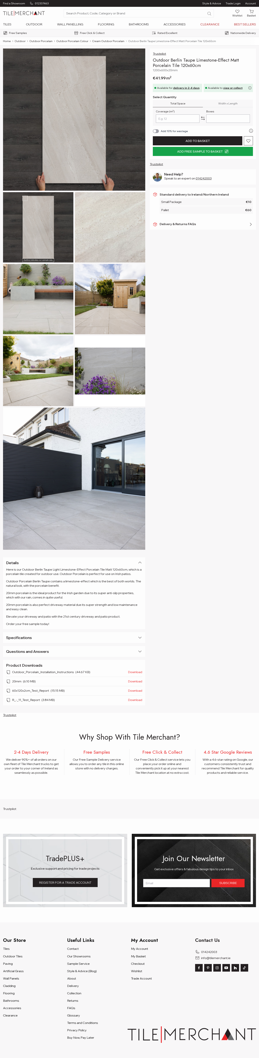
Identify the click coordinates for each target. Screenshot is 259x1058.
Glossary (73, 1015)
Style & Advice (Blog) (82, 971)
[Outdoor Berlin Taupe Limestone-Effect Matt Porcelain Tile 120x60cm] (74, 120)
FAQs (71, 1008)
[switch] (156, 131)
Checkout (138, 964)
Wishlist (136, 971)
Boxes (210, 111)
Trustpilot (159, 54)
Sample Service (78, 964)
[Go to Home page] (24, 13)
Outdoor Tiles (13, 956)
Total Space (177, 103)
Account (250, 3)
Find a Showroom (14, 3)
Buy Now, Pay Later (80, 1037)
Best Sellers (245, 24)
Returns (72, 1000)
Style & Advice (211, 3)
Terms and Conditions (82, 1023)
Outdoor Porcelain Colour (72, 41)
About (71, 978)
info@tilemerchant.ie (216, 958)
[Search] (209, 13)
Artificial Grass (13, 971)
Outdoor (34, 24)
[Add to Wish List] (248, 140)
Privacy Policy (77, 1030)
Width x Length (228, 103)
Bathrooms (139, 24)
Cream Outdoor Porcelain (108, 41)
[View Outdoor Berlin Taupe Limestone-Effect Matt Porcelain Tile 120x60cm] (38, 227)
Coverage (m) (165, 111)
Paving (8, 964)
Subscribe (228, 883)
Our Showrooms (79, 956)
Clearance (209, 24)
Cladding (9, 986)
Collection (74, 993)
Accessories (174, 24)
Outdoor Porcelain (41, 41)
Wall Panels (11, 978)
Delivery (73, 986)
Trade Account (141, 978)
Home (7, 41)
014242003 (204, 178)
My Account (139, 949)
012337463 (42, 3)
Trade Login (233, 3)
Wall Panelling (70, 24)
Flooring (106, 24)
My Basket (138, 956)
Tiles (7, 24)
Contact (73, 949)
